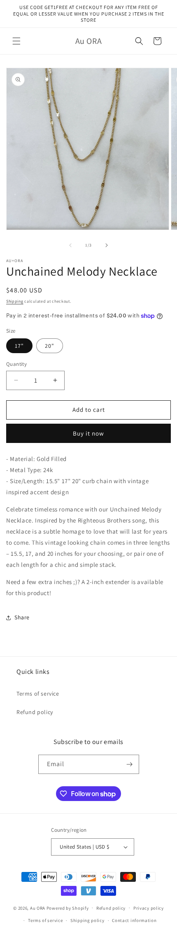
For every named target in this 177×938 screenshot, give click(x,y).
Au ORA (37, 908)
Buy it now (88, 433)
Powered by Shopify (68, 908)
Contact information (134, 920)
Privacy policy (148, 908)
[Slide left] (70, 245)
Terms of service (37, 693)
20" (49, 345)
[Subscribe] (130, 764)
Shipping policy (87, 920)
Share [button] (22, 617)
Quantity (16, 364)
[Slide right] (107, 245)
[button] (16, 41)
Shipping (14, 301)
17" (19, 345)
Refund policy (34, 712)
